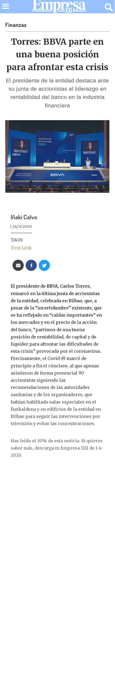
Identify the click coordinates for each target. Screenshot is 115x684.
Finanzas (15, 24)
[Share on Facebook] (31, 265)
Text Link (21, 247)
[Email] (18, 265)
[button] (5, 9)
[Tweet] (44, 265)
